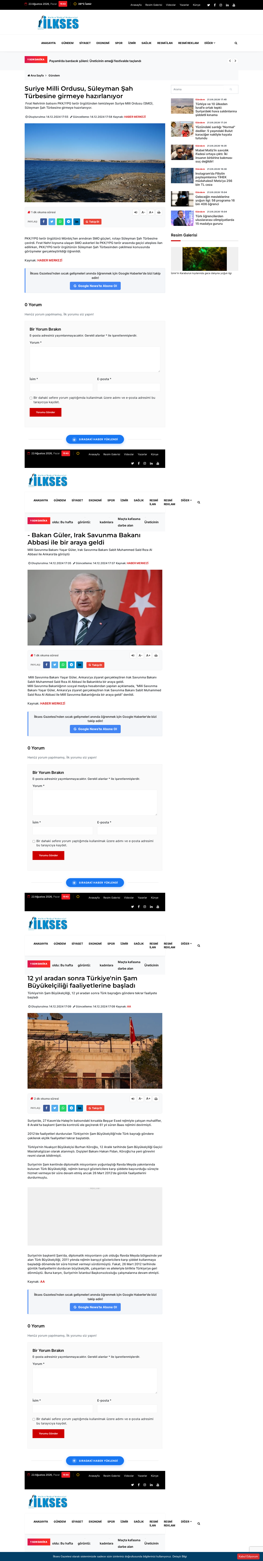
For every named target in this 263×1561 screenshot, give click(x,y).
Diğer (208, 43)
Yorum (36, 342)
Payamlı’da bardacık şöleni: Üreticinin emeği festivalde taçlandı (152, 522)
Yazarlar (184, 4)
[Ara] (231, 89)
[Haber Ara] (235, 43)
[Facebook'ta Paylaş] (43, 221)
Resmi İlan (165, 43)
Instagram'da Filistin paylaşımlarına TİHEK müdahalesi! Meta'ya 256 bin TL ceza (213, 179)
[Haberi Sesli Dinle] (135, 212)
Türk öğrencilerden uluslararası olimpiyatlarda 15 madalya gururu (214, 219)
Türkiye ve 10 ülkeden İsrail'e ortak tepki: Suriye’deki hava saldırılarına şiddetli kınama (216, 109)
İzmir (132, 43)
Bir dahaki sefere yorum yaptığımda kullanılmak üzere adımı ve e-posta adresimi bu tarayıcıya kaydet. (94, 400)
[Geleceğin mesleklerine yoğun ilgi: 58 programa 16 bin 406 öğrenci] (182, 198)
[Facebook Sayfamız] (215, 5)
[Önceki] (230, 61)
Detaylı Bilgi (180, 1556)
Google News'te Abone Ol (97, 286)
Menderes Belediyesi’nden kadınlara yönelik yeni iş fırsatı (111, 522)
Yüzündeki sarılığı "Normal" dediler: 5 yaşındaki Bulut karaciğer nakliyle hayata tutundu (215, 132)
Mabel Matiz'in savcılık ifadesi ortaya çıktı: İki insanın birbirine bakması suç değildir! (213, 155)
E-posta (104, 379)
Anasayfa (136, 4)
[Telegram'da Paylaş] (68, 221)
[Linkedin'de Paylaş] (76, 221)
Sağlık (147, 43)
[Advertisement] (168, 24)
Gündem (67, 43)
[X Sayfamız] (208, 5)
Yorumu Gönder (45, 412)
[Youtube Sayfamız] (234, 5)
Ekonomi (102, 43)
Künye (196, 4)
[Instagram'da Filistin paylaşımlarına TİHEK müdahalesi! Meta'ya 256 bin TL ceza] (182, 175)
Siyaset (85, 43)
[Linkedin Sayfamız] (227, 5)
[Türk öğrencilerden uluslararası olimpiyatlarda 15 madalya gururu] (182, 218)
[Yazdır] (159, 212)
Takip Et (94, 221)
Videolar (171, 4)
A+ (151, 212)
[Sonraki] (235, 61)
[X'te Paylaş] (52, 221)
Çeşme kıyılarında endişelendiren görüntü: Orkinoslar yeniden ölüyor (89, 522)
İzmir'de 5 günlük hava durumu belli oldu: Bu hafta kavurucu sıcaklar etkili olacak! (109, 61)
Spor (118, 43)
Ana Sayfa (37, 75)
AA (129, 1006)
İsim (34, 379)
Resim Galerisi (153, 4)
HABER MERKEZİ (135, 116)
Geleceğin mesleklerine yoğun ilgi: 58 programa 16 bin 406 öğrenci (215, 200)
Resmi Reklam (188, 43)
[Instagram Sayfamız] (220, 5)
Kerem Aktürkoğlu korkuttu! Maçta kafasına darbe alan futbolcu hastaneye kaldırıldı (129, 522)
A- (143, 212)
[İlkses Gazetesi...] (58, 22)
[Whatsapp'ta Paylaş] (60, 221)
